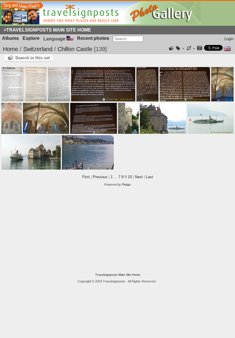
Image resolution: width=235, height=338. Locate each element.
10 (130, 177)
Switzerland (37, 49)
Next (139, 177)
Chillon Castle (75, 49)
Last (149, 177)
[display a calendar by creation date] (199, 48)
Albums (10, 38)
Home (10, 49)
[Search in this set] (171, 48)
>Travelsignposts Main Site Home (47, 29)
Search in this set (32, 57)
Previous (100, 177)
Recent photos (93, 38)
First (86, 177)
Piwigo (126, 184)
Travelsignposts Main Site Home (117, 274)
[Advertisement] (117, 230)
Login (228, 39)
